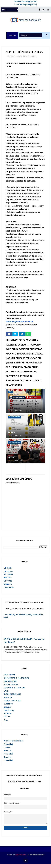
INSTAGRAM (9, 588)
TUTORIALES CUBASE (12, 694)
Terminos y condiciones (13, 741)
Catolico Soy (9, 710)
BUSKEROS (8, 704)
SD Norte (7, 714)
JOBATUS (7, 707)
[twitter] (44, 10)
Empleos (12, 35)
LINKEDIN (8, 568)
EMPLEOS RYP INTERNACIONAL (16, 678)
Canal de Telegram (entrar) (25, 5)
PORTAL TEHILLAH (11, 685)
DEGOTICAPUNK (10, 681)
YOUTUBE (8, 581)
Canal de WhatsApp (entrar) (25, 2)
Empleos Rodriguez (37, 855)
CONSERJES (12, 432)
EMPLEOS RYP (9, 675)
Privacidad (8, 744)
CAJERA (11, 457)
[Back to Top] (26, 861)
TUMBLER (8, 584)
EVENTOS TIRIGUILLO (12, 701)
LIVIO (6, 691)
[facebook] (39, 10)
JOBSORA (8, 697)
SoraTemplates (20, 855)
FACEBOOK (8, 571)
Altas (6, 720)
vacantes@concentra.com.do (19, 321)
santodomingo (31, 56)
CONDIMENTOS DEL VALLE (14, 688)
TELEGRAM (8, 575)
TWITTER (7, 578)
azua (10, 392)
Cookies (7, 747)
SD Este (7, 717)
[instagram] (48, 10)
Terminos (7, 751)
